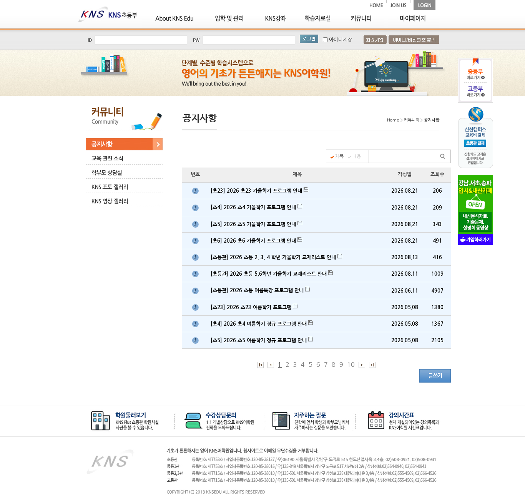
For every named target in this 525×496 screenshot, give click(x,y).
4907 (437, 290)
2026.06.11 (404, 290)
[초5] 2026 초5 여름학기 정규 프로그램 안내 (259, 340)
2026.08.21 (404, 190)
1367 (437, 323)
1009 (437, 273)
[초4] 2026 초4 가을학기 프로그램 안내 (254, 207)
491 (437, 240)
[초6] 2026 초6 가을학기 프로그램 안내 (254, 240)
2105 (437, 340)
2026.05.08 (404, 307)
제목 (339, 156)
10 (351, 364)
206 (437, 190)
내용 (356, 156)
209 (437, 207)
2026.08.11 (404, 273)
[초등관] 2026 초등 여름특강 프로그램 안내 (258, 290)
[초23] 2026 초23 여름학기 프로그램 (252, 307)
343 (437, 224)
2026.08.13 (404, 257)
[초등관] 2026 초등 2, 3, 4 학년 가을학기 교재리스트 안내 (274, 257)
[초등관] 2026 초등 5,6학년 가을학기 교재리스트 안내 (269, 273)
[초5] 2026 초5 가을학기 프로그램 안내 (254, 224)
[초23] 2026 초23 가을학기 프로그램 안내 (257, 190)
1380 (437, 307)
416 (437, 257)
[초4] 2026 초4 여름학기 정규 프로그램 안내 (259, 323)
